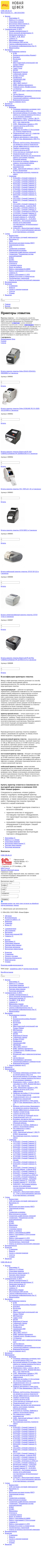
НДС (10, 247)
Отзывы (12, 293)
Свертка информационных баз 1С (21, 44)
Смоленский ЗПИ (19, 79)
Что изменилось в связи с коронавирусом (22, 166)
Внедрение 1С (14, 239)
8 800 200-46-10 (6, 11)
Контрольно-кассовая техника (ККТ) (22, 243)
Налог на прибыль (15, 267)
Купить (3, 386)
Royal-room (17, 59)
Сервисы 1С (13, 38)
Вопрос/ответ (13, 235)
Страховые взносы (15, 265)
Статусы (12, 291)
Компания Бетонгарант (21, 100)
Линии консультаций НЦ (13, 934)
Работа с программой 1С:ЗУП (19, 274)
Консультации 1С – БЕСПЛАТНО (13, 13)
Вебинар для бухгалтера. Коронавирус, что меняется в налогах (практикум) (26, 143)
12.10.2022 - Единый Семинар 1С (24, 181)
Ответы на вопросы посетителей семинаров (24, 280)
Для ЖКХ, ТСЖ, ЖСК (17, 36)
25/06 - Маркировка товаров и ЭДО (25, 124)
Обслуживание (10, 930)
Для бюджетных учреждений (19, 278)
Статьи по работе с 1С (12, 919)
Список (3, 343)
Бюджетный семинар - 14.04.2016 (24, 215)
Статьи (7, 234)
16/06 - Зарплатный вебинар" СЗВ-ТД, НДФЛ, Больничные (26, 169)
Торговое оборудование (17, 25)
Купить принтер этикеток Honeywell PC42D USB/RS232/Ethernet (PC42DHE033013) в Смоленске (19, 452)
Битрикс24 (8, 103)
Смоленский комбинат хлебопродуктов (27, 98)
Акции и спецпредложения (18, 289)
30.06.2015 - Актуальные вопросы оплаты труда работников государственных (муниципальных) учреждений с (25, 223)
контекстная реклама (30, 969)
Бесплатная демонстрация (14, 949)
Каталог (7, 16)
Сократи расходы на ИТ (21, 150)
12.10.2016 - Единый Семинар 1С (24, 213)
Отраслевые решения (16, 22)
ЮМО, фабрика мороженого (23, 85)
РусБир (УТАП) (18, 76)
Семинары (12, 176)
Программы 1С (14, 18)
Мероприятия (9, 105)
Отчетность (13, 263)
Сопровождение (10, 928)
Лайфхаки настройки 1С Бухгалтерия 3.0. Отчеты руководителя (26, 130)
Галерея (3, 341)
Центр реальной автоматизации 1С (21, 33)
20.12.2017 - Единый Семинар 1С (24, 207)
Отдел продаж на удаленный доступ (25, 152)
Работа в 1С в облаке (16, 20)
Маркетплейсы (14, 48)
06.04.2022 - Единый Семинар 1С (24, 183)
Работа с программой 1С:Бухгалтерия (22, 271)
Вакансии (8, 295)
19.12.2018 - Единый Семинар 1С (24, 204)
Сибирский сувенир (20, 74)
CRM (11, 241)
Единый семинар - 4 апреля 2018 (24, 206)
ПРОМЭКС (17, 81)
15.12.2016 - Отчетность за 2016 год (25, 211)
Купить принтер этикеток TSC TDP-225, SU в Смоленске (21, 489)
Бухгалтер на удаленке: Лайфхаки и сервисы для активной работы (25, 162)
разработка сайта (16, 969)
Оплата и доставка (11, 956)
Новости (12, 287)
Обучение (8, 916)
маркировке (29, 325)
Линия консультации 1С (17, 35)
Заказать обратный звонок (10, 870)
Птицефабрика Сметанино (22, 96)
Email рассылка (10, 960)
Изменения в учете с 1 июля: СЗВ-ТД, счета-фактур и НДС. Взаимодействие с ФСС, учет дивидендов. (27, 120)
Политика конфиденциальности (12, 965)
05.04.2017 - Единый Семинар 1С (24, 209)
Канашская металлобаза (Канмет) (24, 55)
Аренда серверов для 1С (17, 102)
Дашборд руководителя (21, 148)
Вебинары (12, 107)
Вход (2, 972)
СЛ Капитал (17, 89)
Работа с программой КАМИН (19, 269)
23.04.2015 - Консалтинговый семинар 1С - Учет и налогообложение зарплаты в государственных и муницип (27, 230)
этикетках (16, 323)
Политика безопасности (13, 958)
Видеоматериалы (11, 282)
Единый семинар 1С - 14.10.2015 (24, 219)
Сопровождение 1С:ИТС (13, 29)
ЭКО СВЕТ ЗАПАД (20, 83)
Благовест (16, 57)
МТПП (15, 70)
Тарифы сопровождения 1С (18, 31)
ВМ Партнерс (18, 66)
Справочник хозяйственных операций (22, 252)
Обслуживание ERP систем (18, 42)
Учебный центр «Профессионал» (24, 87)
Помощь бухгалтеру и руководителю (22, 276)
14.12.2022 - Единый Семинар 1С (24, 180)
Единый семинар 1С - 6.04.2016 (24, 217)
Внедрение (9, 49)
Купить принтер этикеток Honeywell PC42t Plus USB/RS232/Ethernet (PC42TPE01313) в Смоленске (18, 659)
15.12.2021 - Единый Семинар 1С (24, 185)
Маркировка (13, 261)
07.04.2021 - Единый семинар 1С (24, 189)
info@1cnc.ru (5, 868)
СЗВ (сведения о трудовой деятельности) (23, 237)
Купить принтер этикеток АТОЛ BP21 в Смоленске (19, 530)
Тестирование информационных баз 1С (23, 46)
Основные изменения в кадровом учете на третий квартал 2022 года (27, 110)
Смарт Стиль (17, 68)
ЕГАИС (11, 260)
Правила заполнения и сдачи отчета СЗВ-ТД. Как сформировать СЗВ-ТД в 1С (26, 139)
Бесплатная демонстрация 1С (19, 23)
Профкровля (17, 77)
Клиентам (8, 284)
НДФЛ (11, 258)
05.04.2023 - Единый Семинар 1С (24, 178)
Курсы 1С (8, 925)
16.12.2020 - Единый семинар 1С (24, 191)
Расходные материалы (16, 27)
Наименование (6, 339)
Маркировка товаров (16, 40)
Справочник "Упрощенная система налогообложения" (21, 255)
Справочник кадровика (17, 248)
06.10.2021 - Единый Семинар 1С (24, 187)
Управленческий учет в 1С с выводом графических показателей (26, 134)
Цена (13, 339)
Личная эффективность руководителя (26, 146)
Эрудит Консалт (18, 94)
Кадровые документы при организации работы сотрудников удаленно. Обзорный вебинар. (27, 157)
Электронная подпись (16, 245)
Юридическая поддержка (18, 250)
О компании (13, 286)
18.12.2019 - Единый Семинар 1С (24, 198)
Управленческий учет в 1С (22, 154)
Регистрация (8, 972)
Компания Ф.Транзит (20, 72)
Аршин (15, 61)
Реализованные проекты (17, 51)
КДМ (15, 53)
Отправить (5, 899)
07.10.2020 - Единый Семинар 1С (24, 193)
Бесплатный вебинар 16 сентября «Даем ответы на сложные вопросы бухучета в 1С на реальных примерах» (27, 114)
